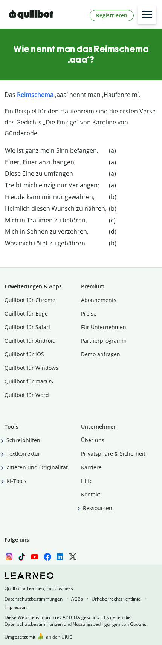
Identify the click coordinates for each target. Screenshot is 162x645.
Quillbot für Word (27, 394)
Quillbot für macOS (29, 381)
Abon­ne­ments (98, 299)
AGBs (77, 599)
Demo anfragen (100, 354)
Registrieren (111, 15)
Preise (88, 313)
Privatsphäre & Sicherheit (113, 453)
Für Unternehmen (103, 327)
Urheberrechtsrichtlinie (116, 599)
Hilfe (87, 480)
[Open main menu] (147, 14)
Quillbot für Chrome (30, 299)
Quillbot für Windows (31, 367)
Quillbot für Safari (27, 327)
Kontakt (90, 494)
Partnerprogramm (104, 340)
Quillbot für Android (30, 340)
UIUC (66, 637)
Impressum (16, 607)
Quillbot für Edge (26, 313)
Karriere (91, 467)
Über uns (92, 440)
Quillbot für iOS (24, 354)
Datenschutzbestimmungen (34, 599)
